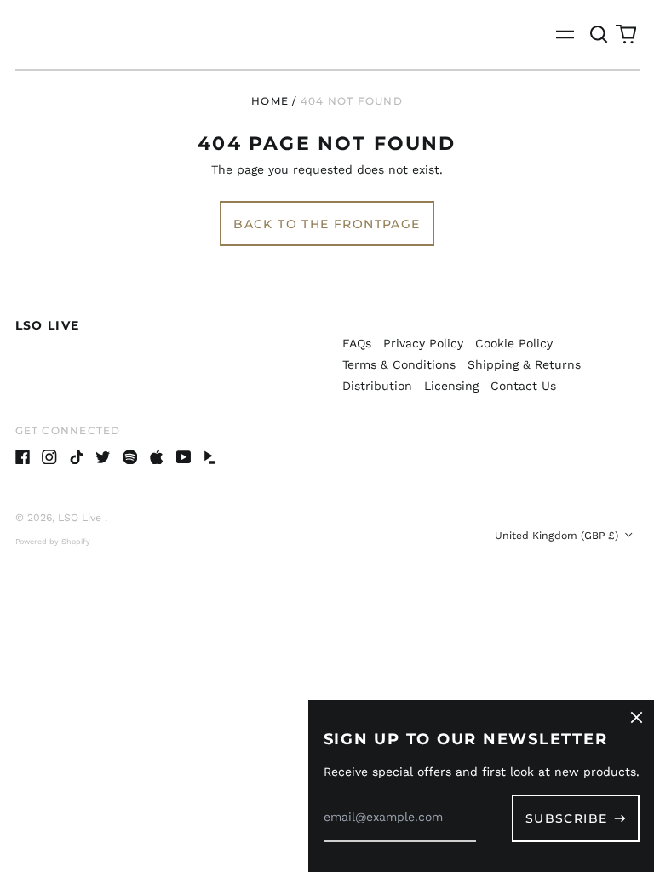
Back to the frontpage (326, 224)
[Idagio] (210, 457)
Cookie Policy (514, 343)
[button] (599, 35)
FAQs (356, 343)
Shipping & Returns (524, 364)
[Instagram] (49, 457)
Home (270, 101)
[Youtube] (184, 457)
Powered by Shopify (52, 541)
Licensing (451, 386)
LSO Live (47, 325)
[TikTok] (76, 457)
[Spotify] (130, 457)
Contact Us (523, 386)
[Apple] (156, 457)
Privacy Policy (423, 343)
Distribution (377, 386)
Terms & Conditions (399, 364)
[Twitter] (103, 457)
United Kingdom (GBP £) (558, 536)
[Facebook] (23, 457)
